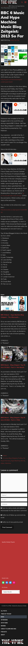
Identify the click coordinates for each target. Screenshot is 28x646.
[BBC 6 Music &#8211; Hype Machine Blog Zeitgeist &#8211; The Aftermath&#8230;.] (14, 310)
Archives (4, 587)
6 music (5, 458)
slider (2, 463)
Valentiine (8, 463)
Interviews (4, 620)
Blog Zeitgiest (13, 458)
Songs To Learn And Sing (8, 629)
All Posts (4, 611)
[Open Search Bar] (22, 2)
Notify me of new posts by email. (12, 522)
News (6, 6)
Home (2, 6)
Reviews (3, 626)
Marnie (23, 461)
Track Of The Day (6, 614)
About (3, 635)
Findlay (20, 458)
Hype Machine (15, 461)
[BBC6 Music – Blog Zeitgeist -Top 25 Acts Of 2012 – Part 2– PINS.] (14, 413)
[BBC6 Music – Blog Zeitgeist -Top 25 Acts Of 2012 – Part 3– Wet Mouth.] (14, 361)
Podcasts (4, 632)
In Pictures (4, 623)
